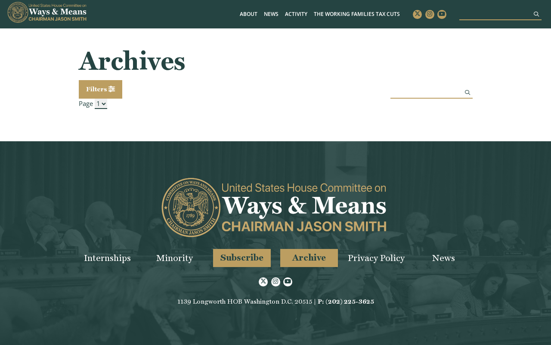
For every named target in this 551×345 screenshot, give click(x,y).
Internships (107, 257)
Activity (296, 14)
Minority (174, 257)
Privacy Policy (376, 257)
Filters (97, 89)
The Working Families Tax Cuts (357, 14)
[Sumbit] (536, 14)
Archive (309, 257)
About (248, 14)
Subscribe (241, 257)
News (271, 14)
